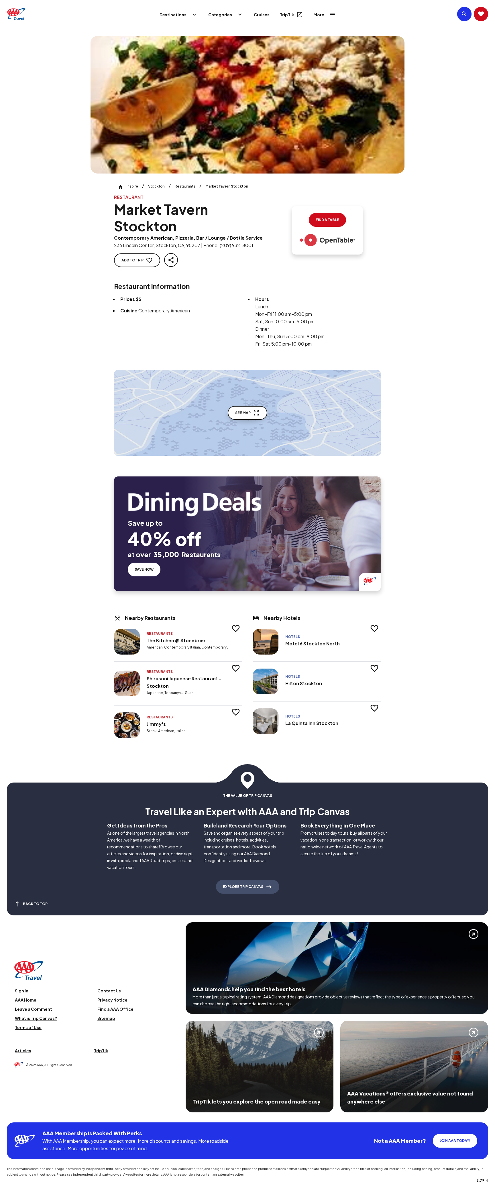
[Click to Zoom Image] (247, 105)
